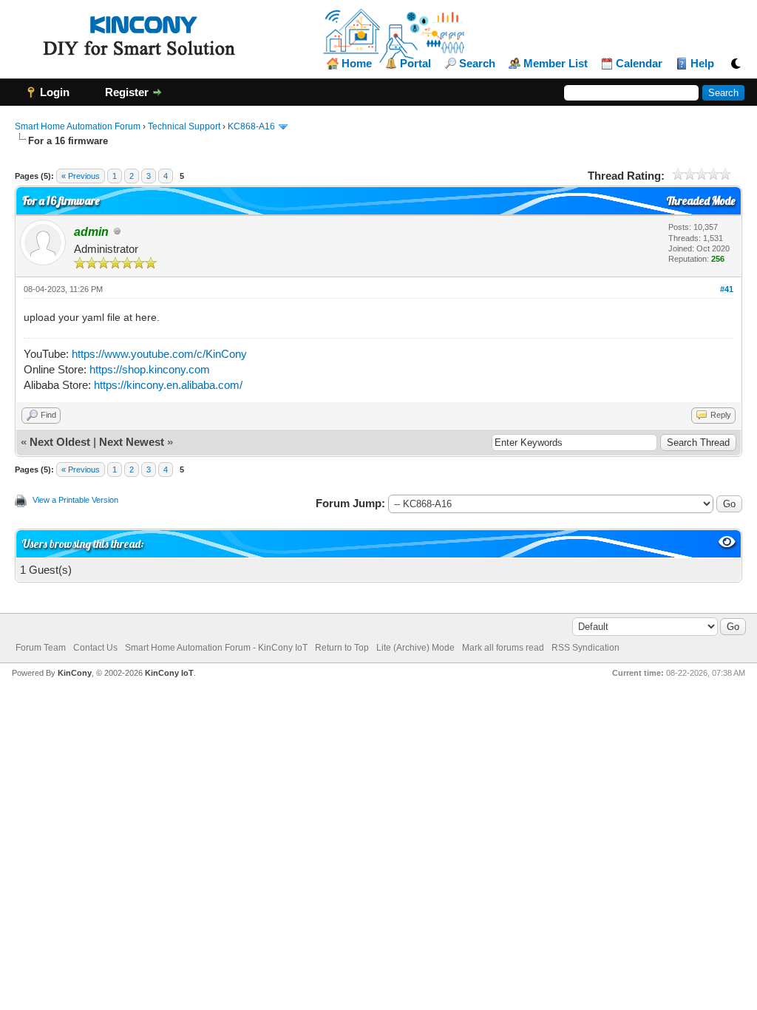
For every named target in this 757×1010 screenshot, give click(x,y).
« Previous (80, 176)
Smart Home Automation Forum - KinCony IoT (216, 648)
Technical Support (184, 126)
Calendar (639, 64)
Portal (415, 64)
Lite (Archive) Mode (415, 648)
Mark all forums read (503, 648)
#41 (726, 289)
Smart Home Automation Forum (77, 126)
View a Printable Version (75, 499)
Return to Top (342, 648)
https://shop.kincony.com (149, 369)
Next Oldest (60, 441)
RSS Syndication (585, 648)
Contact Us (95, 648)
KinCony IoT (169, 672)
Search (477, 64)
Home (357, 64)
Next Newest (131, 441)
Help (702, 64)
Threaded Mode (701, 201)
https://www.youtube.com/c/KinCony (159, 354)
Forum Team (41, 648)
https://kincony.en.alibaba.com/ (168, 385)
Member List (555, 64)
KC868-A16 (251, 126)
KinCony (75, 672)
